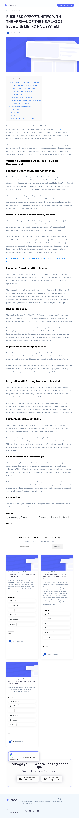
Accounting (11, 572)
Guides (8, 11)
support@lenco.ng (13, 812)
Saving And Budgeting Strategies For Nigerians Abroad (21, 575)
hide (17, 79)
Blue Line (57, 129)
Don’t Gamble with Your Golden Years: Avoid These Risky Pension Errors (55, 576)
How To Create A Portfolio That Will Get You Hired (21, 682)
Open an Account (66, 5)
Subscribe (57, 546)
